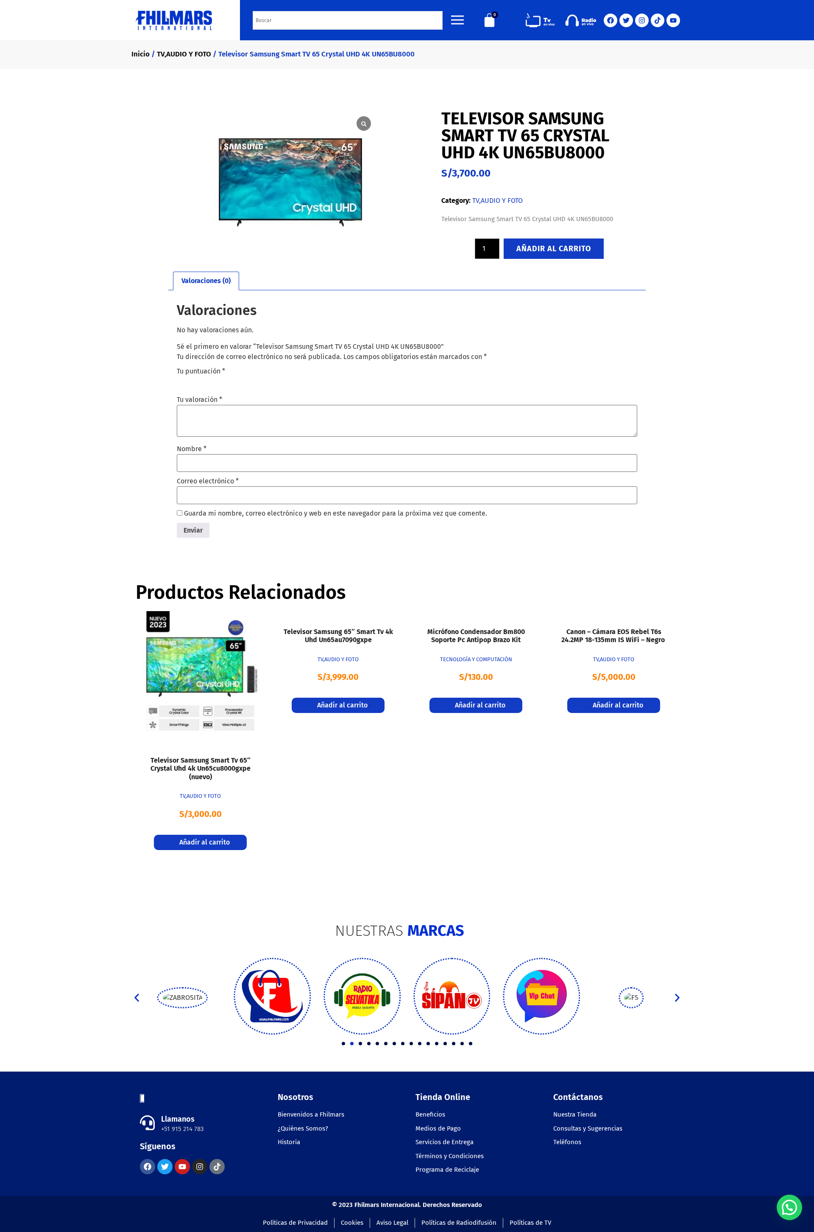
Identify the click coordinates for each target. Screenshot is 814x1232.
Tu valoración (199, 399)
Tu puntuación (201, 371)
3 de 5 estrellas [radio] (206, 381)
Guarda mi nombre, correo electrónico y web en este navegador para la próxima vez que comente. (335, 513)
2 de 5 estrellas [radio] (194, 381)
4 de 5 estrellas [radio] (217, 381)
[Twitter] (626, 20)
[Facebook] (610, 20)
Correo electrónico (208, 481)
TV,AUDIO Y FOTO (184, 54)
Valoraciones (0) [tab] (206, 281)
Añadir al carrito (553, 248)
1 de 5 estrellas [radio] (182, 381)
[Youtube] (673, 20)
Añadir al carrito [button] (204, 842)
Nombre (191, 449)
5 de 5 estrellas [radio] (229, 381)
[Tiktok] (657, 20)
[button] (136, 998)
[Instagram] (642, 20)
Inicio (140, 54)
